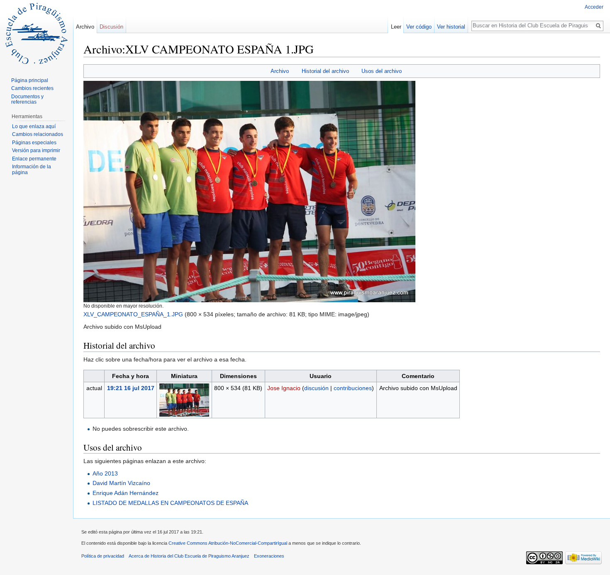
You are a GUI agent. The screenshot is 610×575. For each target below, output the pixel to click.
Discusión (111, 27)
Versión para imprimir (36, 150)
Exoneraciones (269, 555)
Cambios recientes (32, 88)
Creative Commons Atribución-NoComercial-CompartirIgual (227, 543)
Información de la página (31, 169)
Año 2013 (105, 473)
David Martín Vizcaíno (121, 483)
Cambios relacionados (37, 134)
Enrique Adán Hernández (126, 493)
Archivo (280, 71)
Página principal (29, 80)
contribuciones (353, 388)
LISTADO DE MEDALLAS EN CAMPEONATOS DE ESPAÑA (170, 503)
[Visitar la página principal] (36, 33)
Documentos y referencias (27, 99)
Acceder (594, 7)
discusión (316, 388)
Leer (396, 27)
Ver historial (451, 27)
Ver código (419, 27)
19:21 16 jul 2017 (130, 388)
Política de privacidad (102, 555)
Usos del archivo (381, 71)
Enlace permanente (34, 159)
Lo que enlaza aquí (34, 126)
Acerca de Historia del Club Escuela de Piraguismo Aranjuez (189, 555)
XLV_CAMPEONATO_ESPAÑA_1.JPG (133, 314)
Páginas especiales (34, 143)
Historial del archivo (325, 71)
